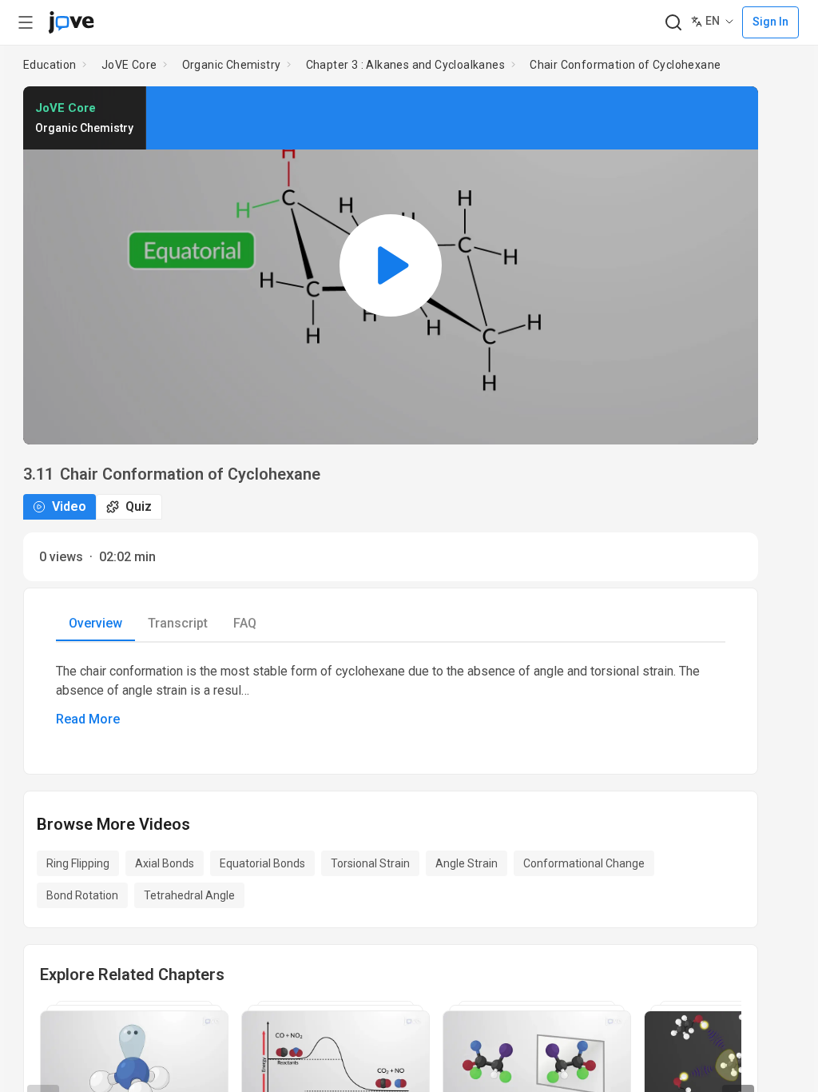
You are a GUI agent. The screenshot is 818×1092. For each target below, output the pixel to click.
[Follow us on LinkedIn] (716, 989)
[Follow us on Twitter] (752, 989)
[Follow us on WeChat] (787, 989)
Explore (151, 493)
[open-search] (673, 22)
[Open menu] (25, 22)
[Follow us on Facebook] (681, 989)
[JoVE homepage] (43, 989)
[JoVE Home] (71, 22)
